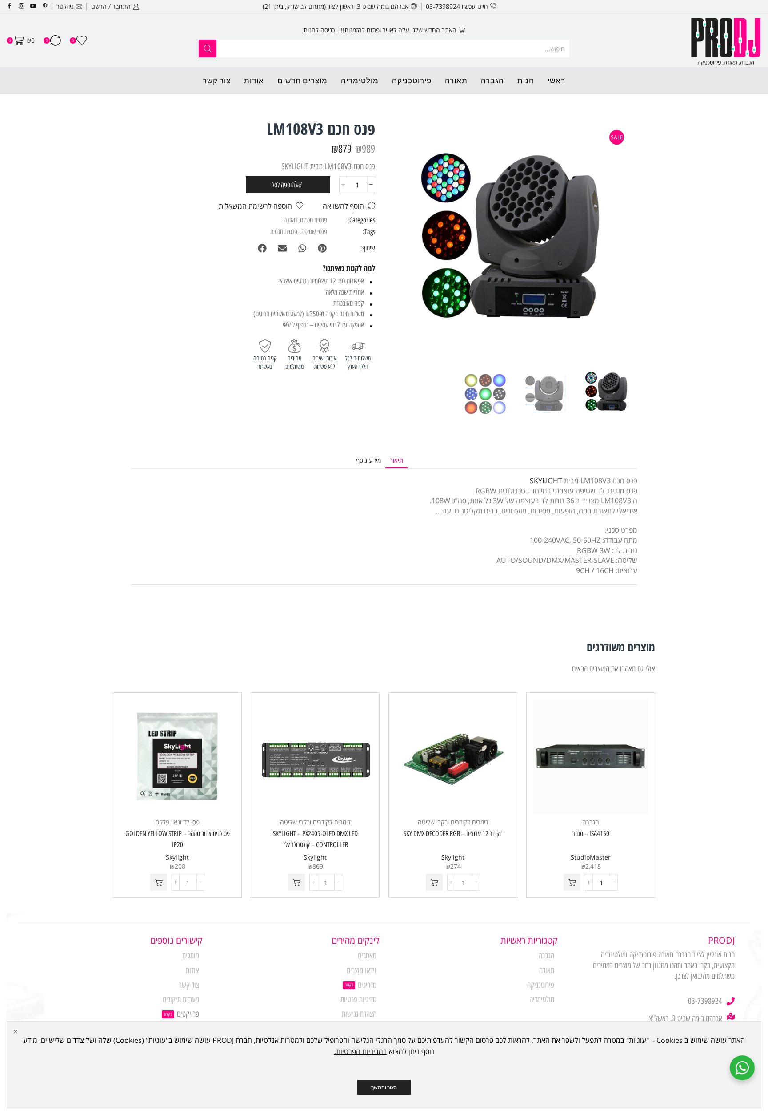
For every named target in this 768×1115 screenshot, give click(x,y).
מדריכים (367, 985)
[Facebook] (9, 6)
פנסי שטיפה (314, 231)
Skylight (452, 857)
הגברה (492, 80)
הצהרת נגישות (359, 1014)
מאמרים (367, 956)
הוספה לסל (283, 185)
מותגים (190, 956)
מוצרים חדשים (302, 80)
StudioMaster (591, 857)
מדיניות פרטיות (358, 999)
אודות (254, 80)
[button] (322, 248)
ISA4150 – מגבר (590, 833)
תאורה (456, 80)
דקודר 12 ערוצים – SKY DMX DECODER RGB (453, 833)
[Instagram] (21, 6)
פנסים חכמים (313, 220)
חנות (525, 80)
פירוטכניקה (412, 80)
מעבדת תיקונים (181, 999)
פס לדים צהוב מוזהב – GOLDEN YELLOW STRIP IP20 (177, 839)
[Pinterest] (45, 6)
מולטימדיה (360, 80)
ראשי (556, 80)
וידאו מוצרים (361, 970)
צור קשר (217, 80)
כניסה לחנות (319, 30)
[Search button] (207, 48)
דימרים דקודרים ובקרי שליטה (453, 822)
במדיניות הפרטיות (361, 1051)
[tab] (396, 460)
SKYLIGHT (546, 480)
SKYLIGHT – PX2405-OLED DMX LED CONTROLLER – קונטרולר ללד (315, 839)
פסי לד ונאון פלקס (178, 822)
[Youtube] (33, 6)
